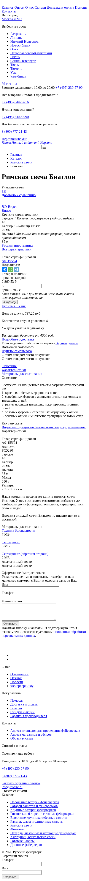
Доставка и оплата (60, 7)
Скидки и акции (22, 712)
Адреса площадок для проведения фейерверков (45, 730)
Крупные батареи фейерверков (33, 810)
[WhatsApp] (10, 269)
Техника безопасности (18, 530)
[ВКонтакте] (4, 269)
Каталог (8, 7)
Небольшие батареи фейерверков (34, 802)
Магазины (9, 83)
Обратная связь (21, 738)
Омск (14, 49)
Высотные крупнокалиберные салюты (38, 817)
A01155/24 (9, 261)
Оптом (19, 7)
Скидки (40, 7)
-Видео (9, 206)
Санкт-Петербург (23, 61)
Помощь (81, 7)
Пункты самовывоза (17, 351)
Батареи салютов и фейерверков (34, 806)
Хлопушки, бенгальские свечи (33, 837)
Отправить (10, 623)
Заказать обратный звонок (21, 783)
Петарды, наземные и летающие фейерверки (43, 833)
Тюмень (16, 68)
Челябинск (18, 76)
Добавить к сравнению (19, 195)
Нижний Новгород (24, 41)
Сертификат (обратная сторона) (25, 554)
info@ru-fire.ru (12, 787)
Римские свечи (21, 825)
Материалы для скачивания (22, 374)
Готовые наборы (22, 841)
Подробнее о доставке (18, 339)
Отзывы (16, 678)
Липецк (16, 37)
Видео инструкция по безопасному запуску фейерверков (44, 427)
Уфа (13, 72)
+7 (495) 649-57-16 (15, 102)
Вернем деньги (67, 343)
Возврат (16, 708)
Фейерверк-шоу (21, 686)
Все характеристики (17, 249)
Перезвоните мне (14, 139)
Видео (6, 210)
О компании (19, 674)
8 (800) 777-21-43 (14, 131)
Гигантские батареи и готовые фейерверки (42, 814)
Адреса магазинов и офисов (31, 734)
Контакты (9, 11)
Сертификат (11, 542)
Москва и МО (12, 19)
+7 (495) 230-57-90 (15, 117)
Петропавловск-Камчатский (31, 53)
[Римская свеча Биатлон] (2, 203)
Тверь (14, 65)
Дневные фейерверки (26, 845)
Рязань (15, 57)
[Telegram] (16, 269)
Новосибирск (20, 45)
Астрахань (18, 34)
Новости (16, 682)
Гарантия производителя (28, 716)
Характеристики (14, 370)
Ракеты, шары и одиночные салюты (36, 821)
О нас (29, 7)
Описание (9, 366)
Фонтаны (17, 829)
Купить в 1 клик (14, 306)
